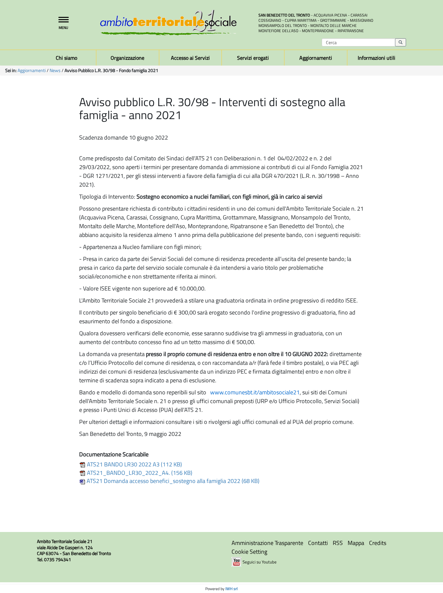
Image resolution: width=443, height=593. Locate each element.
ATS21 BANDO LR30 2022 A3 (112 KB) (134, 464)
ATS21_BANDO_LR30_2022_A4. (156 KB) (139, 472)
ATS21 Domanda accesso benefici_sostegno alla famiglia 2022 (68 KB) (172, 480)
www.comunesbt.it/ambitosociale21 (255, 392)
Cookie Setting (249, 551)
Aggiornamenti (32, 70)
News (55, 70)
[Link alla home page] (174, 22)
